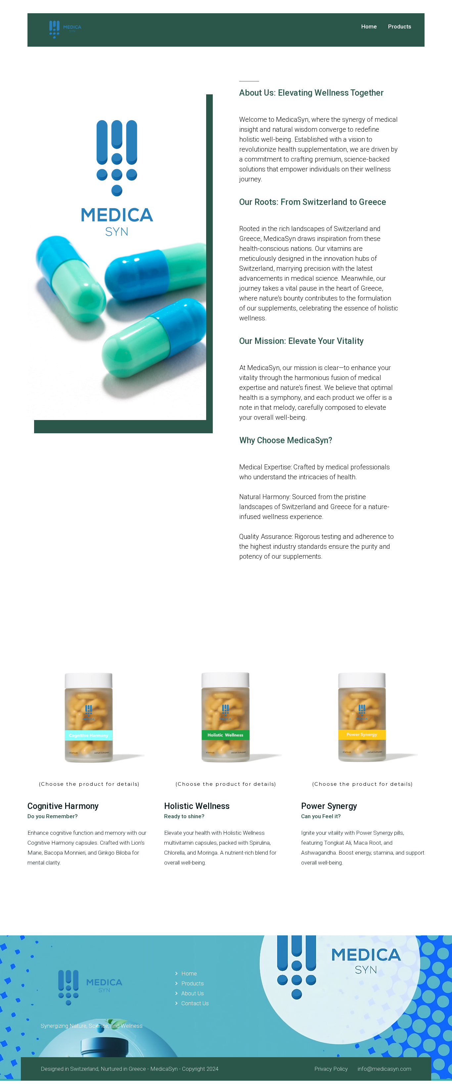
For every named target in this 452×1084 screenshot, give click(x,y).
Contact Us (191, 1003)
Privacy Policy (331, 1068)
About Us (188, 993)
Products (188, 983)
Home (369, 26)
